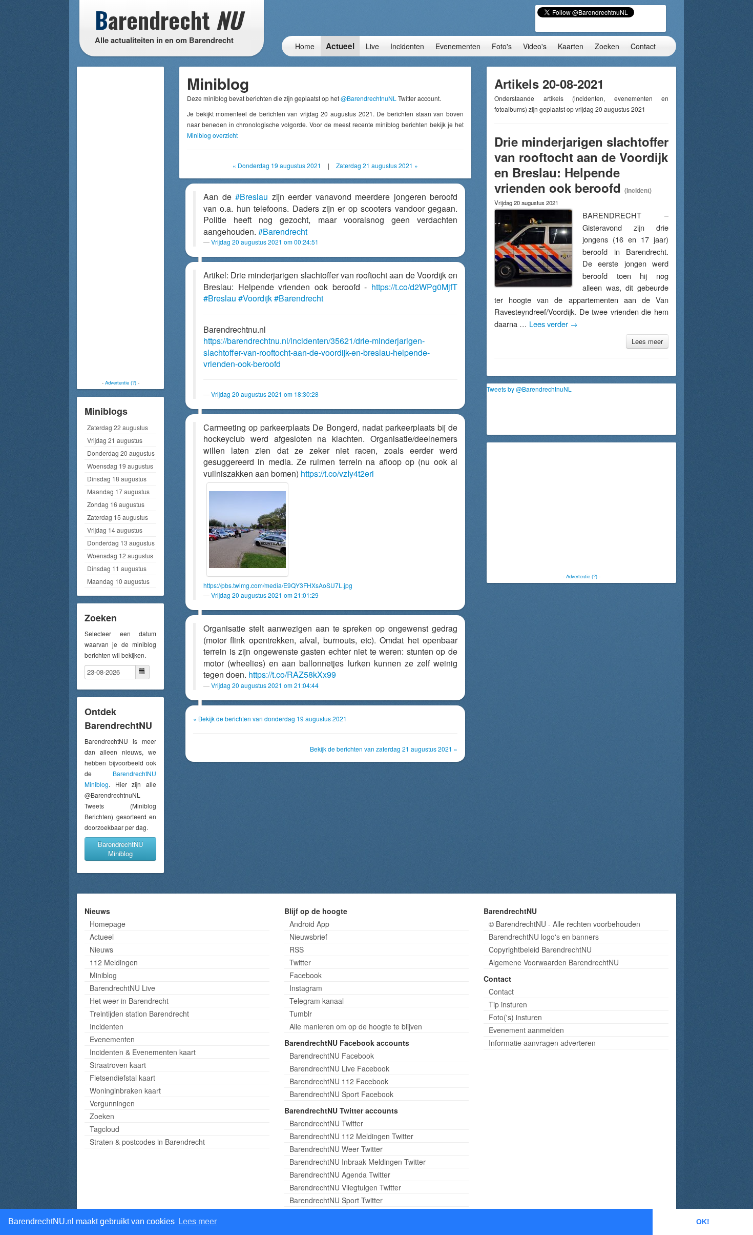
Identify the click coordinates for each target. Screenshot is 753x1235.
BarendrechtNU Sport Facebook (341, 1094)
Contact (643, 46)
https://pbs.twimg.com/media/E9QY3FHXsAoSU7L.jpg (277, 585)
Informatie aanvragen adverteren (542, 1043)
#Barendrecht (282, 231)
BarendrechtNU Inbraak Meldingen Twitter (357, 1162)
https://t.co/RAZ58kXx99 (292, 674)
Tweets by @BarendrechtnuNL (529, 388)
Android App (309, 924)
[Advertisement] (120, 223)
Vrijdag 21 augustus (114, 440)
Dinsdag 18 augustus (117, 478)
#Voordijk (255, 298)
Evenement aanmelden (526, 1030)
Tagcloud (104, 1129)
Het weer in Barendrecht (129, 1001)
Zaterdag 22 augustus (117, 427)
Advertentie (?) (120, 382)
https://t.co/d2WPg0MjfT (414, 287)
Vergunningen (112, 1103)
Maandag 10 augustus (118, 581)
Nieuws (101, 949)
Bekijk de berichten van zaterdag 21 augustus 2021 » (383, 748)
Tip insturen (508, 1004)
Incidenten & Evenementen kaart (143, 1052)
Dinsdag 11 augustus (117, 568)
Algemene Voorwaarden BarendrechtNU (554, 962)
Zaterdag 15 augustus (117, 517)
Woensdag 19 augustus (120, 465)
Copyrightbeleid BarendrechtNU (540, 949)
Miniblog (103, 975)
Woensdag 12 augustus (120, 555)
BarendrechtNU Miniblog (120, 848)
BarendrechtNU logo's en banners (544, 937)
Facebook (305, 975)
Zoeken (607, 46)
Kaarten (570, 46)
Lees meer (647, 341)
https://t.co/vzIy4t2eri (337, 473)
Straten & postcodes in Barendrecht (147, 1142)
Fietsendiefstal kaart (122, 1077)
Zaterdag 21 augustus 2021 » (377, 165)
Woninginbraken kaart (125, 1090)
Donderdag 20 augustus (121, 453)
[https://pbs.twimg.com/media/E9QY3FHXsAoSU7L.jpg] (247, 529)
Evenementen (457, 46)
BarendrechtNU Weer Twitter (336, 1149)
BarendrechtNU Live (122, 988)
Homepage (108, 924)
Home (305, 46)
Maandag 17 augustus (118, 491)
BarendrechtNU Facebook (331, 1055)
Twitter (300, 962)
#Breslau (251, 197)
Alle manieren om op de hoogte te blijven (355, 1026)
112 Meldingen (114, 962)
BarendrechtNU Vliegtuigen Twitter (345, 1187)
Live (372, 46)
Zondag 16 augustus (115, 504)
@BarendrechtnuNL (368, 98)
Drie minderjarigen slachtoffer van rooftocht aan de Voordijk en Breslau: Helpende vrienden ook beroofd (581, 164)
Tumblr (300, 1013)
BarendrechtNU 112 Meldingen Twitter (351, 1136)
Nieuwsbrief (308, 937)
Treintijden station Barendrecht (139, 1013)
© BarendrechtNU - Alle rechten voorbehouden (564, 924)
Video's (535, 46)
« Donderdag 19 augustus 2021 (277, 165)
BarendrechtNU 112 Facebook (338, 1081)
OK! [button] (702, 1222)
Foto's (502, 46)
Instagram (305, 988)
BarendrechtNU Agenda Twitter (339, 1174)
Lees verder (553, 323)
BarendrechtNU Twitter (326, 1123)
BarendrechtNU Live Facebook (339, 1068)
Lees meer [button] (197, 1221)
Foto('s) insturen (515, 1017)
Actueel (340, 46)
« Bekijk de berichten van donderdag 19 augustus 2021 (270, 718)
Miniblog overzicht (212, 135)
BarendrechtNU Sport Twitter (336, 1200)
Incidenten (407, 46)
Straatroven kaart (118, 1065)
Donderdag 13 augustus (121, 542)
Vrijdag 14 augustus (114, 529)
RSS (296, 949)
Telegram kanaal (316, 1001)
